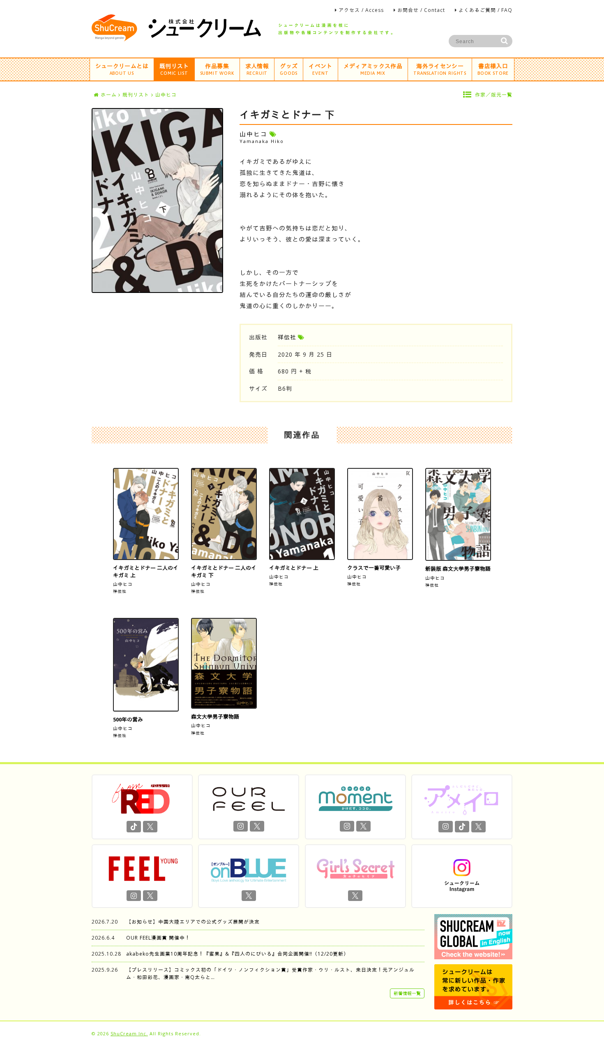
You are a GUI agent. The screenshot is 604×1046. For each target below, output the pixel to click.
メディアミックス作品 (373, 69)
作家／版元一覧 (493, 94)
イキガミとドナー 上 (293, 567)
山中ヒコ (123, 584)
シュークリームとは (121, 69)
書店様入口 (493, 69)
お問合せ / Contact (421, 10)
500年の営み (128, 719)
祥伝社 (287, 337)
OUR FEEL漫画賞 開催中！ (158, 937)
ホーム (109, 94)
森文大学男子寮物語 (215, 716)
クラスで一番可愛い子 (374, 567)
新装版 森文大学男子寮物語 (458, 568)
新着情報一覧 (407, 993)
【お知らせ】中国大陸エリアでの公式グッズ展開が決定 (193, 921)
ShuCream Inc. (129, 1033)
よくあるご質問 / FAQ (485, 10)
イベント (320, 69)
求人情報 (257, 69)
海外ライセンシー (439, 69)
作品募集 (217, 69)
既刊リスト (174, 69)
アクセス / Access (361, 10)
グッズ (288, 69)
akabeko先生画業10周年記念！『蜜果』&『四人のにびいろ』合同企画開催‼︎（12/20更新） (237, 953)
